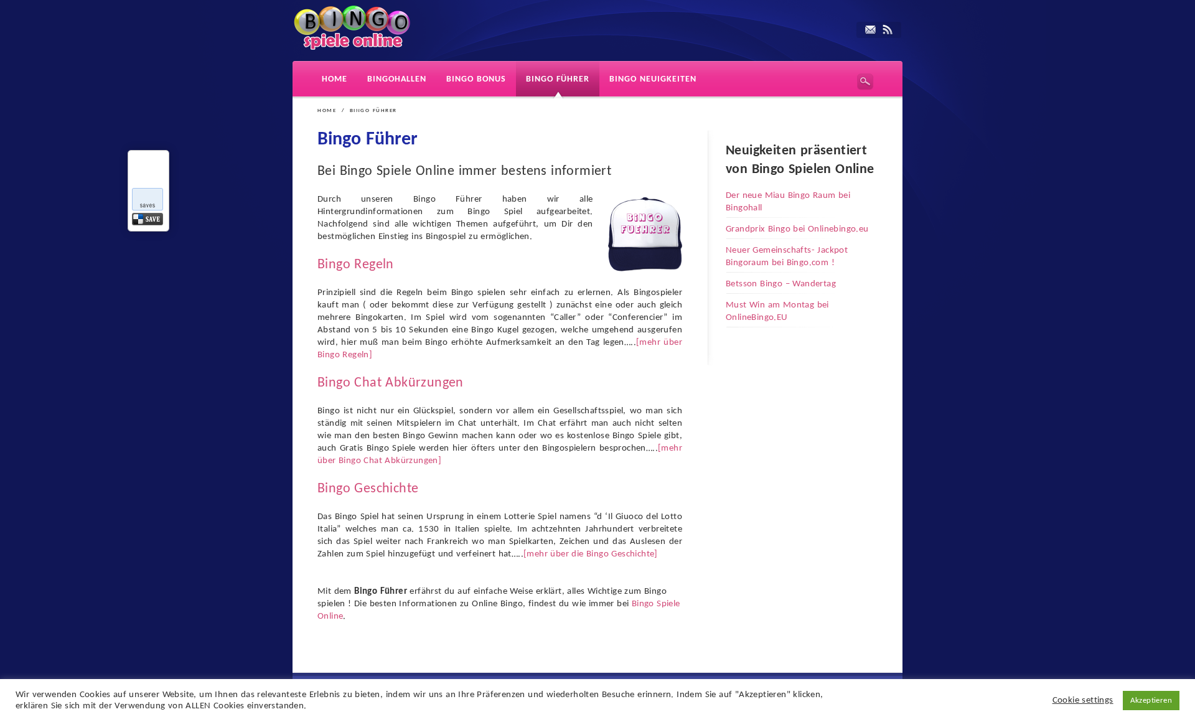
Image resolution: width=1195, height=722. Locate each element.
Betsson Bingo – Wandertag (781, 284)
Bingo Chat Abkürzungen (390, 383)
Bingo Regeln (355, 265)
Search (865, 81)
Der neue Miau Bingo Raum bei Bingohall (788, 202)
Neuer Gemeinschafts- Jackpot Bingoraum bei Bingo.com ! (787, 257)
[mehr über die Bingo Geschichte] (590, 554)
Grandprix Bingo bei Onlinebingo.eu (797, 229)
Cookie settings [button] (1082, 700)
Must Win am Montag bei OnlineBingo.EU (777, 311)
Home (326, 110)
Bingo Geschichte (367, 489)
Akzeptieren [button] (1151, 700)
